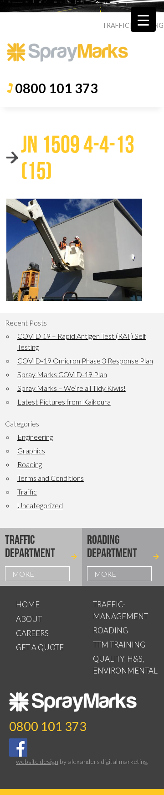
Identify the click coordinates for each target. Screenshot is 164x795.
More (23, 573)
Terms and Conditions (50, 478)
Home (28, 604)
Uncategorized (40, 505)
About (29, 619)
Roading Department (112, 546)
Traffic (27, 491)
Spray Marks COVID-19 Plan (62, 374)
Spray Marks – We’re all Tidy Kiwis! (71, 388)
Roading (29, 464)
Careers (32, 633)
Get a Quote (40, 647)
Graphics (31, 450)
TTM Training (119, 644)
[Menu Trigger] (143, 19)
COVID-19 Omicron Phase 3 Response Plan (85, 360)
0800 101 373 (56, 88)
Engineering (35, 436)
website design (37, 761)
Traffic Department (30, 546)
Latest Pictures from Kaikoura (64, 401)
